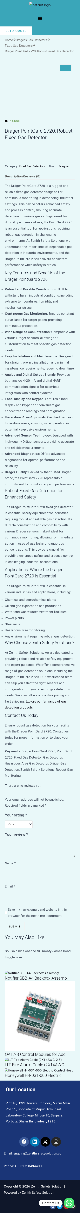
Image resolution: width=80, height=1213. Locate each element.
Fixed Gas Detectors (19, 45)
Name (10, 863)
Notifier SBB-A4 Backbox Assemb (36, 978)
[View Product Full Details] (32, 973)
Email (10, 886)
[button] (40, 18)
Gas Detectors (37, 40)
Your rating (16, 815)
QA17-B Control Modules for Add (35, 1054)
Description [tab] (14, 176)
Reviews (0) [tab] (31, 176)
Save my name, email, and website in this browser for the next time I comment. (37, 913)
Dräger (20, 40)
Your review (16, 834)
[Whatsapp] (69, 1203)
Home (9, 40)
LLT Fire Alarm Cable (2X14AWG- (35, 1064)
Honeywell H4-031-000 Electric (33, 1075)
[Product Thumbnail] (65, 68)
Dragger (64, 166)
